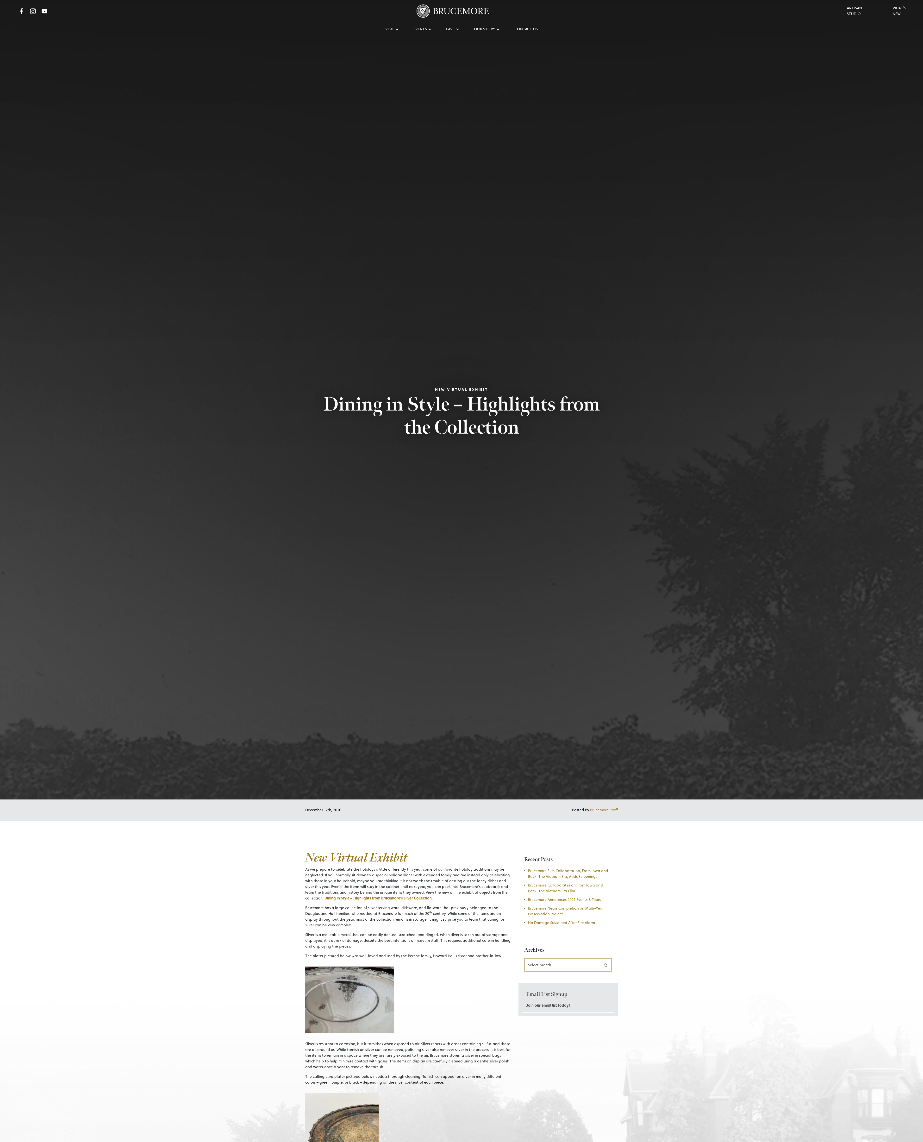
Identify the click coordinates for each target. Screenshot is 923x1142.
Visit (389, 29)
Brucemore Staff (604, 810)
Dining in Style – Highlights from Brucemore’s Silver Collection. (378, 898)
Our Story (484, 29)
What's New (899, 11)
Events (420, 29)
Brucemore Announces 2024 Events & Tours (565, 899)
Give (450, 29)
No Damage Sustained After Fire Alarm (561, 922)
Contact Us (526, 29)
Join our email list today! (548, 1005)
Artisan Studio (854, 11)
